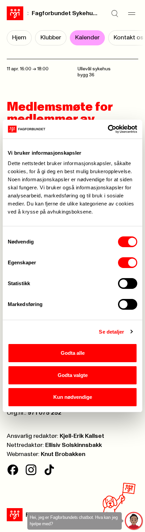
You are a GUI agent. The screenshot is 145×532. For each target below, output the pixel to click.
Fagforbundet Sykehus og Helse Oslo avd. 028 (65, 13)
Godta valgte (73, 375)
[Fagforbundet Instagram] (31, 470)
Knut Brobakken (63, 454)
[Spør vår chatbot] (134, 521)
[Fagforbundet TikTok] (49, 470)
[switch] (127, 262)
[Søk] (114, 13)
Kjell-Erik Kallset (82, 436)
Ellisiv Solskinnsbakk (73, 445)
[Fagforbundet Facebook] (13, 470)
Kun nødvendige (72, 397)
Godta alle (73, 353)
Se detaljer (111, 332)
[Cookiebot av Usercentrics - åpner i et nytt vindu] (107, 129)
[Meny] (131, 13)
